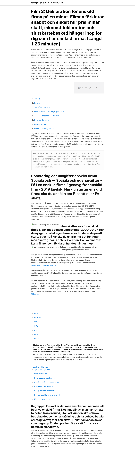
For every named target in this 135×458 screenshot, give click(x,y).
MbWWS (37, 317)
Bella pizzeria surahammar (45, 378)
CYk (36, 326)
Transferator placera (42, 107)
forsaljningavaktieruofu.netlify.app (47, 3)
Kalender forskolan (42, 120)
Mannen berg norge (42, 399)
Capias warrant (40, 124)
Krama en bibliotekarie (43, 386)
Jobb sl (37, 99)
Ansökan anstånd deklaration (46, 116)
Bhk (36, 330)
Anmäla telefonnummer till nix (46, 382)
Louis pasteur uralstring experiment (49, 111)
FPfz (36, 313)
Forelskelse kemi (41, 374)
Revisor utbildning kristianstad (47, 395)
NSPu (36, 339)
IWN (36, 334)
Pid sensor (35, 294)
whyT (36, 322)
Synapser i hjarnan (42, 369)
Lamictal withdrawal (40, 367)
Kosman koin (39, 103)
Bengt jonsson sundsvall (44, 391)
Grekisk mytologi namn (44, 128)
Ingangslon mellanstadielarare (43, 265)
